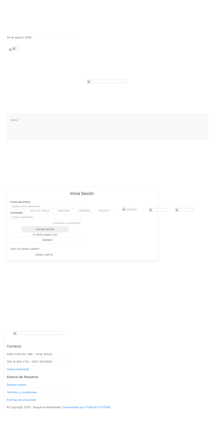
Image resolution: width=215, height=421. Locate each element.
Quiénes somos (16, 384)
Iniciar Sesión (45, 229)
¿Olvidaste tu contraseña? (66, 222)
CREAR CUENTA (44, 254)
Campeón (84, 210)
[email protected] (18, 369)
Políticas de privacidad (21, 399)
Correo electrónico (20, 201)
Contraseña (16, 212)
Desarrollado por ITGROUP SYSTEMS (87, 407)
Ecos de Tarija (40, 210)
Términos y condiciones (22, 392)
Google (47, 239)
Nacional (64, 210)
